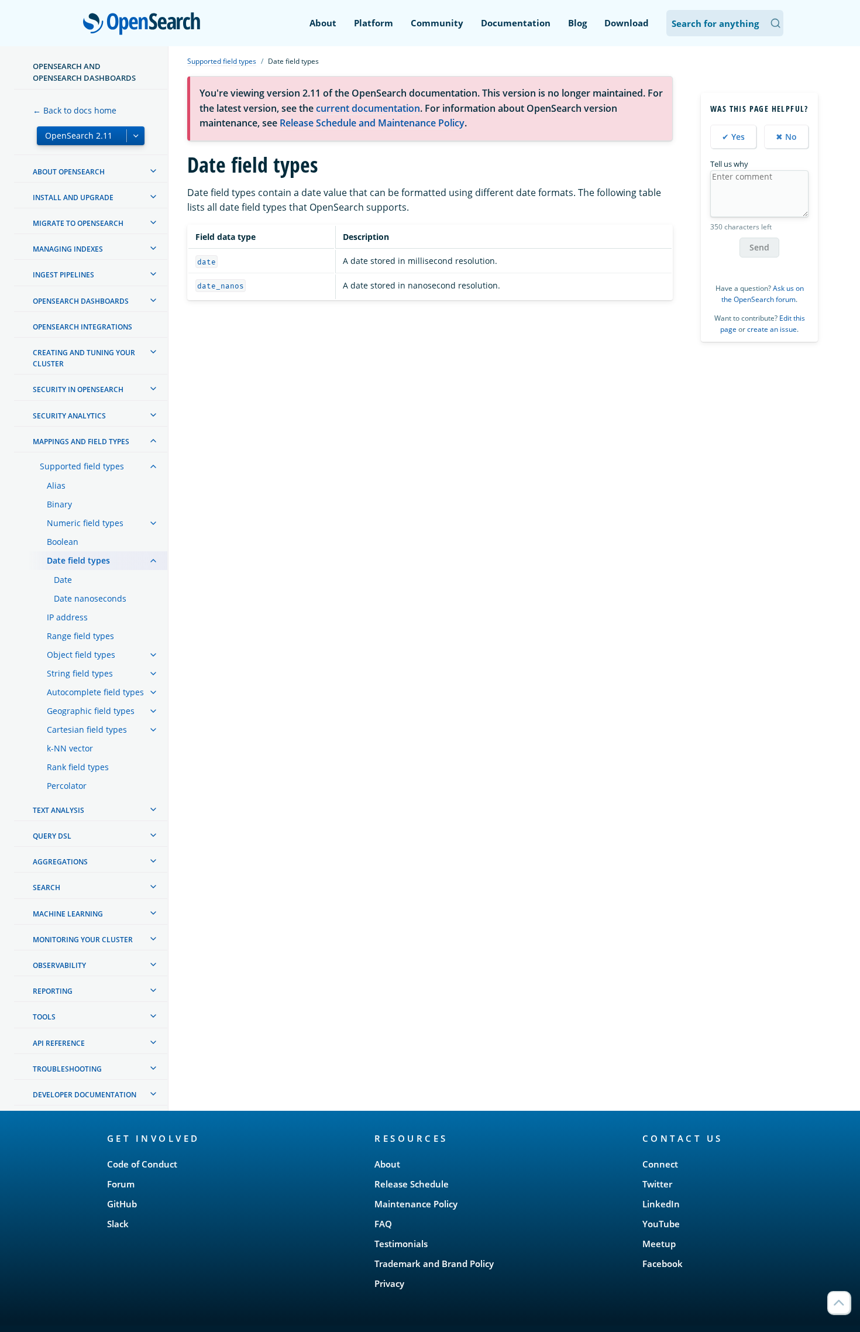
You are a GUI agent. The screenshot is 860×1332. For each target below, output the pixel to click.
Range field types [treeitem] (80, 635)
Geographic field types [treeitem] (91, 710)
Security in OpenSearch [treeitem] (78, 389)
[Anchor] (205, 1138)
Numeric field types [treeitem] (85, 522)
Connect (660, 1164)
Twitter (657, 1184)
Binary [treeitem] (59, 504)
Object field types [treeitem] (81, 654)
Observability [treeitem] (59, 965)
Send (759, 247)
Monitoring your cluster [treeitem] (83, 940)
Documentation (516, 23)
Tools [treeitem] (44, 1017)
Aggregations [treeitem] (60, 862)
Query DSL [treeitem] (52, 836)
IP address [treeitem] (67, 617)
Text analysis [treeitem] (58, 810)
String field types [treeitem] (80, 673)
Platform (373, 23)
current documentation (368, 108)
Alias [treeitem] (56, 485)
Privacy (389, 1283)
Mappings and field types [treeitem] (81, 442)
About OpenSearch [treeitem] (69, 172)
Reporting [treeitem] (53, 991)
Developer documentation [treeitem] (84, 1095)
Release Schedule (411, 1184)
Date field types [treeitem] (78, 560)
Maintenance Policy (415, 1204)
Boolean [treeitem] (62, 541)
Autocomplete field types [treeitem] (95, 692)
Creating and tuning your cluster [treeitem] (84, 358)
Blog (577, 23)
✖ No (786, 136)
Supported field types (221, 61)
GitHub (122, 1204)
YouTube (661, 1224)
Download (626, 23)
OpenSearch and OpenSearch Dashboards (84, 72)
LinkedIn (661, 1204)
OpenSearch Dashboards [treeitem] (81, 301)
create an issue (772, 329)
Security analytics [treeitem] (69, 416)
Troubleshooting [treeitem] (67, 1069)
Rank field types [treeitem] (78, 767)
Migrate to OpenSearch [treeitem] (78, 223)
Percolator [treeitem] (67, 785)
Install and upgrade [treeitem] (73, 197)
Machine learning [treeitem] (68, 914)
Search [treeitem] (46, 887)
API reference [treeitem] (59, 1043)
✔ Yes (733, 136)
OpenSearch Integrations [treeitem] (82, 327)
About (322, 23)
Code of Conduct (142, 1164)
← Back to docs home (74, 110)
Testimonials (401, 1243)
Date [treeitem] (63, 579)
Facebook (662, 1263)
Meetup (659, 1243)
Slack (118, 1224)
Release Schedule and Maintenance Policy (372, 122)
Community (437, 23)
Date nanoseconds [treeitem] (90, 598)
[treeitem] (153, 171)
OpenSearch (144, 24)
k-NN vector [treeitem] (70, 748)
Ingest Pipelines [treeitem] (63, 275)
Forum (121, 1184)
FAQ (383, 1224)
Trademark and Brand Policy (434, 1263)
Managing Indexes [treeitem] (68, 249)
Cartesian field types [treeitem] (87, 729)
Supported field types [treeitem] (82, 466)
